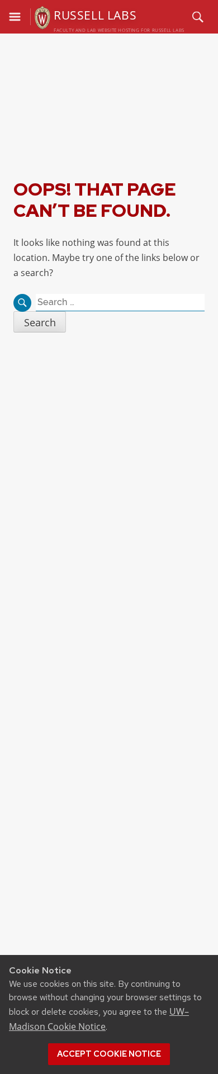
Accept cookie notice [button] (109, 1053)
